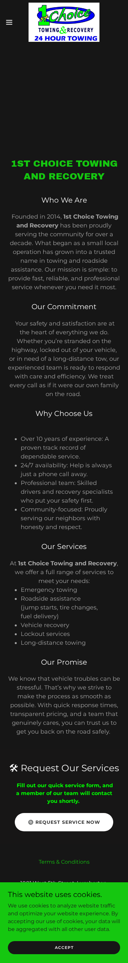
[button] (12, 22)
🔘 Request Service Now (64, 822)
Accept (64, 947)
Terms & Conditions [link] (64, 862)
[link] (64, 22)
